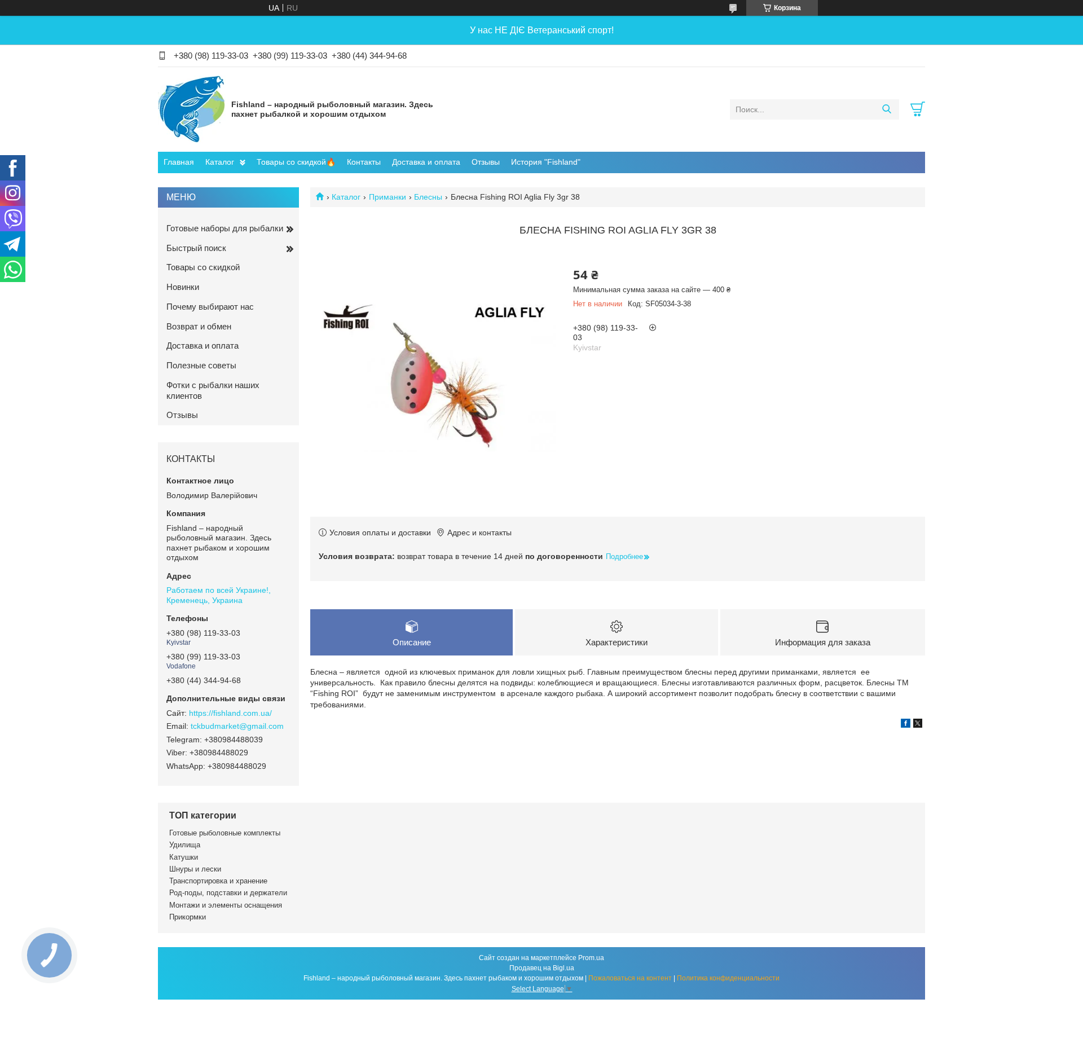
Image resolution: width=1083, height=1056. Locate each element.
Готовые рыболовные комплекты (224, 833)
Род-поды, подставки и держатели (228, 892)
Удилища (184, 845)
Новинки (182, 287)
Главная (179, 161)
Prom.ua (591, 958)
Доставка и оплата (426, 161)
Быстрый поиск (196, 248)
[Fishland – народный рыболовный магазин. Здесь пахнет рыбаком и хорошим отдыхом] (192, 108)
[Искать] (886, 109)
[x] (917, 724)
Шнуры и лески (195, 869)
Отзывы (486, 161)
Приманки (387, 196)
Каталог (219, 161)
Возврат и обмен (198, 326)
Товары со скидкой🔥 (296, 161)
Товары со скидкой (203, 267)
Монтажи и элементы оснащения (225, 905)
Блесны (428, 196)
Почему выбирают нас (210, 306)
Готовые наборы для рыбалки (224, 228)
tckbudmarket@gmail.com (237, 726)
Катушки (183, 857)
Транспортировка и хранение (218, 881)
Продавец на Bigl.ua (541, 968)
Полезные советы (201, 365)
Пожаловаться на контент (630, 978)
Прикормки (187, 917)
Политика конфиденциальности (728, 978)
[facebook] (905, 724)
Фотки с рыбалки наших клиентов (212, 390)
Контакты (364, 161)
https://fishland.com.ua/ (230, 713)
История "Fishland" (545, 161)
